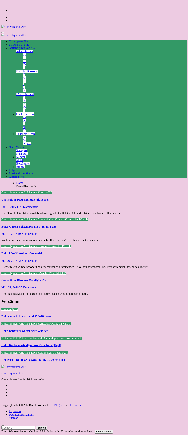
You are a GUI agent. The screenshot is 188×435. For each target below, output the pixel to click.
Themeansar (75, 405)
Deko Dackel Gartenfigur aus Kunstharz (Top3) (31, 345)
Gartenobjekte (17, 176)
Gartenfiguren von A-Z (22, 48)
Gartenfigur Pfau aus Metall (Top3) (23, 280)
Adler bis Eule (24, 51)
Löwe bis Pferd (25, 94)
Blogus (58, 405)
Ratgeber (14, 170)
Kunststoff (22, 153)
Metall (20, 160)
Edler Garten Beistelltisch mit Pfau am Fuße (28, 226)
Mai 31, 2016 (9, 233)
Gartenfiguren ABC (12, 373)
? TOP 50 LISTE (19, 44)
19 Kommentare (27, 233)
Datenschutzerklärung (21, 414)
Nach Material (17, 147)
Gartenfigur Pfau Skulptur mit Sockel (24, 199)
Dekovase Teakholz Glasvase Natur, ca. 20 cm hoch (33, 359)
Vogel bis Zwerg (25, 133)
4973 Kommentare (27, 207)
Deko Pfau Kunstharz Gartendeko (22, 253)
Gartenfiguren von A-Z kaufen (19, 192)
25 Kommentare (28, 287)
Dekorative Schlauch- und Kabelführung (26, 316)
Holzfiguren (23, 163)
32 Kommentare (27, 260)
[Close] (2, 425)
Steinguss (21, 150)
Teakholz (60, 352)
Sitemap (13, 417)
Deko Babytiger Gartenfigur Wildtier (24, 330)
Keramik (21, 156)
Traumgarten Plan (19, 41)
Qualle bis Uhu (25, 114)
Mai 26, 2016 (9, 260)
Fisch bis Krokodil (27, 71)
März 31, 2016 (10, 287)
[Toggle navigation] (2, 32)
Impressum (15, 411)
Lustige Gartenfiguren (21, 173)
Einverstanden (103, 431)
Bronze (20, 166)
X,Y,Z (27, 143)
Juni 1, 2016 (8, 207)
